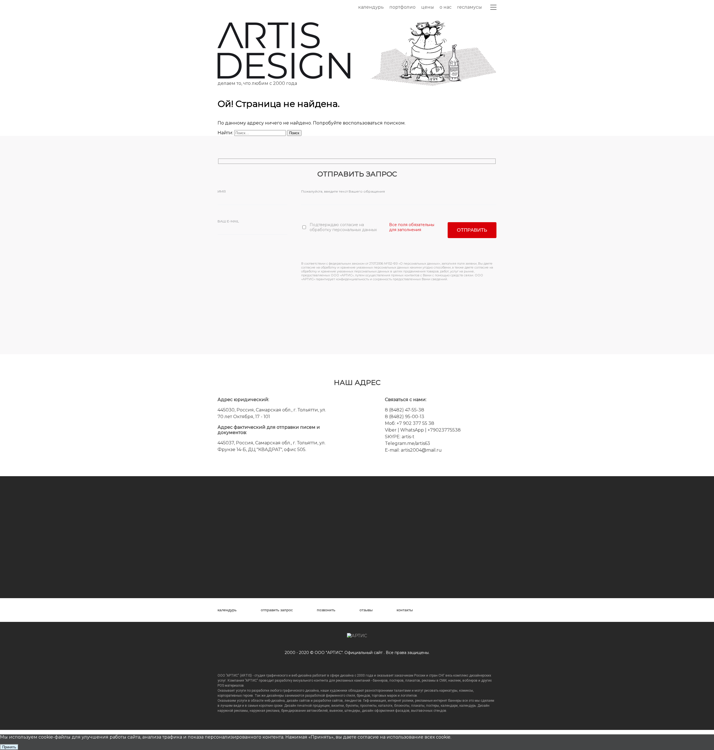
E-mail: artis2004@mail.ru (413, 450)
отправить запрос (277, 610)
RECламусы (469, 7)
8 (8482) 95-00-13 (404, 416)
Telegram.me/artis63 (407, 443)
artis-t (408, 436)
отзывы (366, 610)
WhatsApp (412, 430)
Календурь (371, 7)
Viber (391, 430)
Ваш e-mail (228, 221)
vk (437, 610)
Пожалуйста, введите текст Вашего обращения (343, 191)
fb (449, 610)
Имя (222, 191)
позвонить (326, 610)
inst (460, 610)
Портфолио (402, 7)
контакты (405, 610)
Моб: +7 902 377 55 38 (409, 423)
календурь (227, 610)
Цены (427, 7)
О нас (446, 7)
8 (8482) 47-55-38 (404, 410)
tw (471, 610)
